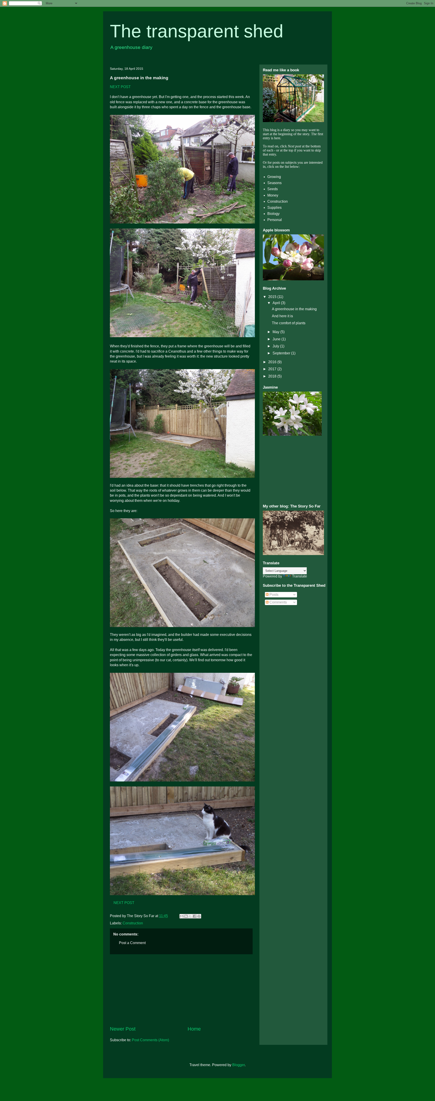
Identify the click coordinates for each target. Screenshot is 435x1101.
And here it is (282, 316)
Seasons (274, 183)
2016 (272, 362)
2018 (272, 376)
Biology (273, 214)
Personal (274, 220)
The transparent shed (196, 31)
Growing (274, 177)
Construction (133, 923)
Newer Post (122, 1029)
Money (272, 195)
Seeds (272, 189)
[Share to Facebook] (194, 916)
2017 (272, 369)
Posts (273, 594)
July (276, 346)
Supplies (274, 207)
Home (194, 1029)
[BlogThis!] (186, 916)
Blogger (238, 1065)
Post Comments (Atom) (150, 1040)
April (277, 303)
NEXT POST (120, 87)
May (276, 332)
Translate (299, 576)
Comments (277, 602)
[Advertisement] (181, 990)
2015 (272, 297)
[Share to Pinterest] (199, 916)
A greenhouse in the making (294, 309)
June (277, 339)
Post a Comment (132, 943)
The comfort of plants (288, 323)
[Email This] (181, 916)
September (282, 353)
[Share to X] (190, 916)
